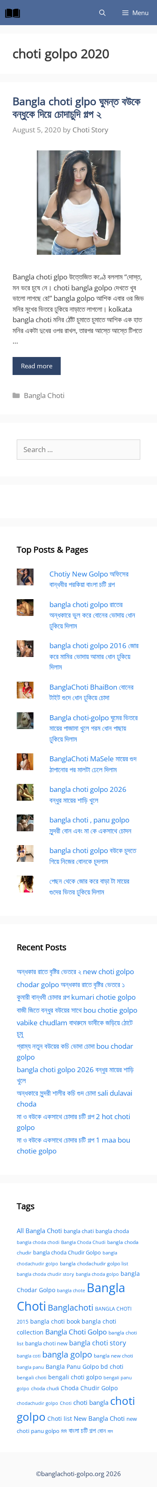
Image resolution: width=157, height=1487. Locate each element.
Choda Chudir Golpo (89, 1388)
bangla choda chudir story (45, 1274)
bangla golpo (67, 1354)
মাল (110, 1431)
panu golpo (45, 1431)
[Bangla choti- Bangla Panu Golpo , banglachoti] (14, 12)
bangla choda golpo (97, 1274)
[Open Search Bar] (102, 12)
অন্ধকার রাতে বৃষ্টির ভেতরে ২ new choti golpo (75, 971)
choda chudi (45, 1388)
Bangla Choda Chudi (83, 1242)
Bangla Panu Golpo (72, 1367)
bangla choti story (97, 1342)
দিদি (64, 1431)
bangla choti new (46, 1343)
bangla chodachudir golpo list (94, 1263)
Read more (36, 366)
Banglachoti (70, 1307)
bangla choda (112, 1231)
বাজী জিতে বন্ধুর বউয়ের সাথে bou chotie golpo (77, 1010)
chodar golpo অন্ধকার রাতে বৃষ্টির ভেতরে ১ (71, 984)
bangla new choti (113, 1355)
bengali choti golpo (75, 1377)
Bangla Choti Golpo (76, 1332)
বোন (102, 1430)
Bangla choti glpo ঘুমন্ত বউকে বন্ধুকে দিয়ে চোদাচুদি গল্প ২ (76, 107)
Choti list (59, 1418)
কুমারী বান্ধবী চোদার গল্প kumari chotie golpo (76, 997)
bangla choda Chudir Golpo (67, 1252)
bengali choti (31, 1377)
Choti (66, 1403)
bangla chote (71, 1290)
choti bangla (90, 1402)
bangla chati (79, 1231)
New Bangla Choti (99, 1418)
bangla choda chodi (38, 1242)
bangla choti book (55, 1321)
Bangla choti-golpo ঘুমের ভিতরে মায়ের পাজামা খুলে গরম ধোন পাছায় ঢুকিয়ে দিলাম (93, 728)
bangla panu (30, 1367)
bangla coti (29, 1356)
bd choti (112, 1367)
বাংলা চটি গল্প (82, 1430)
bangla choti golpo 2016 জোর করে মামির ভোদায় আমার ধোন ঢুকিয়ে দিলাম (94, 656)
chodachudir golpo (37, 1403)
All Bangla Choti (39, 1230)
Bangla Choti (44, 395)
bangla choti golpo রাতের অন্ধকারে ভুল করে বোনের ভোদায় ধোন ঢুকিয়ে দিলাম (92, 615)
